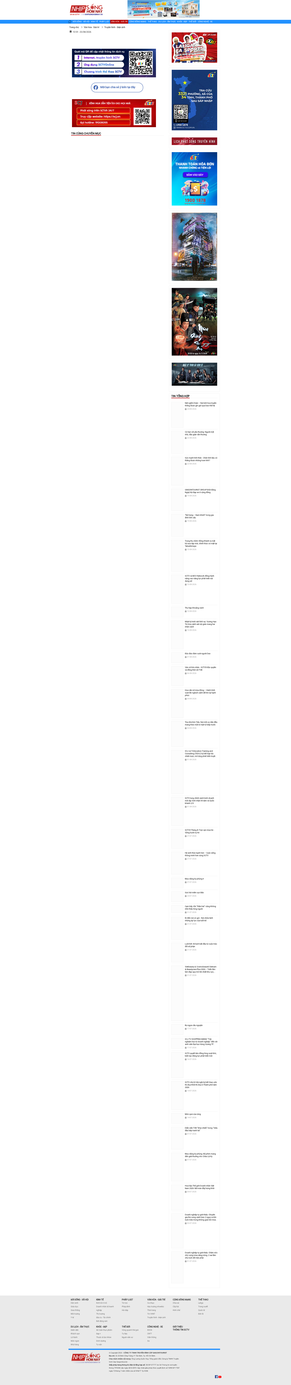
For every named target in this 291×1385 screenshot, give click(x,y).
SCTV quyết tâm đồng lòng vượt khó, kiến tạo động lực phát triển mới (201, 1054)
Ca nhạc (150, 1303)
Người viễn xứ (127, 1337)
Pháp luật (104, 21)
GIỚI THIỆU (178, 1327)
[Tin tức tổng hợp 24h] (86, 3)
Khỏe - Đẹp (182, 21)
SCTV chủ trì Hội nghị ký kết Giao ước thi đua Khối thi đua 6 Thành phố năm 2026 (201, 1084)
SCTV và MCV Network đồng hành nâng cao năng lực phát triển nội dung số (199, 578)
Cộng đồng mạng (137, 21)
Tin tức (125, 1303)
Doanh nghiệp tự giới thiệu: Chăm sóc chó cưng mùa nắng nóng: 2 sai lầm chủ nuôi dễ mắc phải (201, 1255)
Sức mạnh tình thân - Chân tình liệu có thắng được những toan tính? (201, 459)
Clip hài (176, 1307)
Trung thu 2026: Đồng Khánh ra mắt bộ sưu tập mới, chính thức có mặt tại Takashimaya (201, 543)
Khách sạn (75, 1334)
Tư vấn (99, 1345)
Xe (148, 1341)
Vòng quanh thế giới (130, 1330)
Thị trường (100, 1314)
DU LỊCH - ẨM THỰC (80, 1327)
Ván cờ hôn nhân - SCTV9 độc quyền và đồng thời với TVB (200, 668)
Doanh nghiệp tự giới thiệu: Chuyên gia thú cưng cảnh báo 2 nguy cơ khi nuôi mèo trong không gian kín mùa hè (200, 1218)
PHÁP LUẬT (127, 1299)
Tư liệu (124, 1334)
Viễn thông (151, 1337)
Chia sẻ (176, 1303)
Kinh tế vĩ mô (101, 1303)
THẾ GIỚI (126, 1327)
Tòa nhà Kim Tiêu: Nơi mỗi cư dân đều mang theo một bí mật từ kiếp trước (201, 723)
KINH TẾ (100, 1299)
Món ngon (75, 1341)
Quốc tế (201, 1310)
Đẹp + (98, 1334)
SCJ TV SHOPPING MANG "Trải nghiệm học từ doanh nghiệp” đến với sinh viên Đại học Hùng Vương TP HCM (201, 1043)
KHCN (149, 1330)
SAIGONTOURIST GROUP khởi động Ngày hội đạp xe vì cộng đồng (200, 491)
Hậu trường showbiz (155, 1307)
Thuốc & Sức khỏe (103, 1337)
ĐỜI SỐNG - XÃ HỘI (80, 1299)
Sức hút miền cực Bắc (194, 892)
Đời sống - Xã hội (81, 21)
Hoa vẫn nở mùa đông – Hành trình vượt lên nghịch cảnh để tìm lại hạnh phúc (200, 692)
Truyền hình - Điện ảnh (156, 1317)
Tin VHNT (151, 1314)
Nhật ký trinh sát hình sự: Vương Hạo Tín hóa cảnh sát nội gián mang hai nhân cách (200, 624)
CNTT (149, 1334)
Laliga (200, 1303)
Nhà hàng (75, 1345)
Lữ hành (74, 1337)
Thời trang (151, 1310)
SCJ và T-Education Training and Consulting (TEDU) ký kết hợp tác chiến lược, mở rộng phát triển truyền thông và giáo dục (200, 755)
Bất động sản (101, 1321)
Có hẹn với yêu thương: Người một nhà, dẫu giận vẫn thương (199, 433)
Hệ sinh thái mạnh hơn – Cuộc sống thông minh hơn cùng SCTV (200, 854)
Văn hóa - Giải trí (119, 21)
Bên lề (200, 1314)
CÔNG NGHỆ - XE (155, 1327)
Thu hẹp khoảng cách (194, 608)
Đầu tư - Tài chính (103, 1317)
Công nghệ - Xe (205, 21)
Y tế (72, 1317)
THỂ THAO (203, 1299)
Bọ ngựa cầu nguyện (194, 1025)
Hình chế (176, 1310)
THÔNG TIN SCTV (181, 1330)
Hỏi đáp (125, 1310)
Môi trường (75, 1314)
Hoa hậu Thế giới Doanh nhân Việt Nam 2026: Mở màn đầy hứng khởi (199, 1187)
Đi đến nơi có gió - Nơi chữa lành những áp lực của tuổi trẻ (199, 919)
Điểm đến (75, 1330)
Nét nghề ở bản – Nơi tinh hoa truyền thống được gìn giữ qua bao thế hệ (200, 404)
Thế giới (192, 21)
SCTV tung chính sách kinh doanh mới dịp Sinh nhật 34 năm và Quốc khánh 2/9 (199, 800)
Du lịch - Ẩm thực (167, 21)
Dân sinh (74, 1303)
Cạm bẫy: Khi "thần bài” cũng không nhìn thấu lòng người (200, 907)
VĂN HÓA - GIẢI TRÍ (156, 1299)
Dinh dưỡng (101, 1341)
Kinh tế (94, 21)
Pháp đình (126, 1307)
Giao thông (75, 1310)
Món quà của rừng (193, 1114)
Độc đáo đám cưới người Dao (198, 653)
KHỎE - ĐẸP (101, 1327)
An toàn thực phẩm (104, 1330)
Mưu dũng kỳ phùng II (194, 879)
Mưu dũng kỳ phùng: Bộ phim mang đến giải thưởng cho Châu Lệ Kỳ (200, 1155)
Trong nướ (202, 1307)
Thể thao (152, 21)
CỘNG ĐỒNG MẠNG (182, 1299)
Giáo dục (74, 1307)
